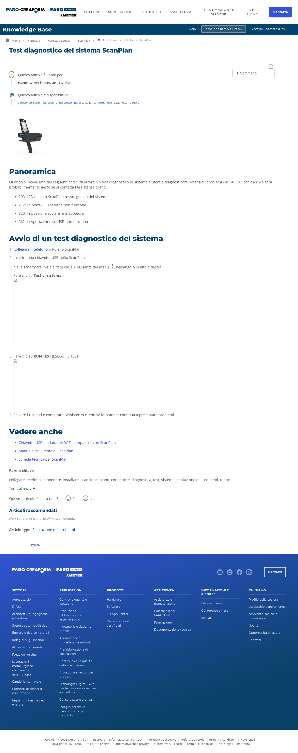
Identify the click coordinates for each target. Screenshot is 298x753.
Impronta (243, 744)
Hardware (34, 40)
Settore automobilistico (29, 625)
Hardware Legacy (59, 40)
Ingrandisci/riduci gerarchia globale (7, 40)
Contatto (280, 12)
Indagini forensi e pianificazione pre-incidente (73, 711)
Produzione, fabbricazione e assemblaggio (70, 615)
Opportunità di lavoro (265, 633)
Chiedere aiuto (275, 29)
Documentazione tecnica (172, 629)
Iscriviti (206, 618)
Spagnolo (120, 102)
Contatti (275, 572)
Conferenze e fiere (214, 610)
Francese (48, 102)
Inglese (78, 102)
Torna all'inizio (20, 488)
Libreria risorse (212, 603)
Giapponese (64, 102)
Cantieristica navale (26, 681)
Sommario (248, 73)
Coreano (34, 102)
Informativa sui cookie (161, 739)
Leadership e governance (267, 607)
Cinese (22, 102)
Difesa (16, 607)
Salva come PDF (271, 66)
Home (16, 40)
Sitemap (35, 545)
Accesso (257, 29)
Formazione (163, 622)
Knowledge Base (27, 29)
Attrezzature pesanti (27, 647)
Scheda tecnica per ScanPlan (43, 459)
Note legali (247, 739)
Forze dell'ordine (24, 654)
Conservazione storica (75, 699)
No (92, 498)
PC (55, 249)
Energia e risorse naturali (30, 633)
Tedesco (133, 102)
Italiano (90, 102)
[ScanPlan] (29, 154)
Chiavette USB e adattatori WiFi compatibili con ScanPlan (67, 442)
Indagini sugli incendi (28, 640)
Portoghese (104, 102)
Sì (73, 498)
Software (113, 607)
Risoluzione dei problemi (53, 529)
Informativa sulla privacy (126, 739)
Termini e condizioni (222, 739)
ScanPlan (84, 40)
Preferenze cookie (192, 739)
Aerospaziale (21, 599)
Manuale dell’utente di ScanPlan (46, 450)
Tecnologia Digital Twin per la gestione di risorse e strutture (77, 688)
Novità (253, 625)
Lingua (192, 29)
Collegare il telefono (31, 249)
